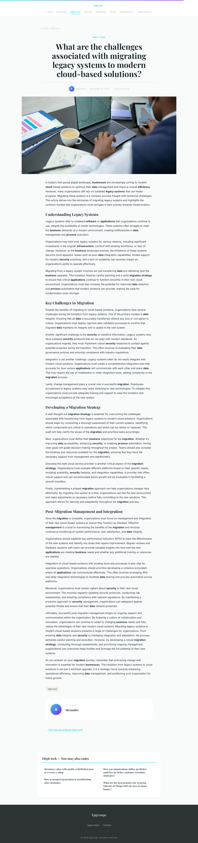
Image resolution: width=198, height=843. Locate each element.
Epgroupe (99, 815)
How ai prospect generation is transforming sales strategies (67, 781)
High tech (75, 12)
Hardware (62, 12)
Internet (88, 12)
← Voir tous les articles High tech (64, 729)
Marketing (101, 12)
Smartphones (127, 12)
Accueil (44, 28)
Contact (107, 825)
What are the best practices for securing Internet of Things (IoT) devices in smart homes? (125, 786)
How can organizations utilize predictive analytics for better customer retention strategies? (125, 772)
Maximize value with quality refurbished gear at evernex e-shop (69, 771)
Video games (144, 12)
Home (50, 12)
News (113, 12)
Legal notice (93, 825)
